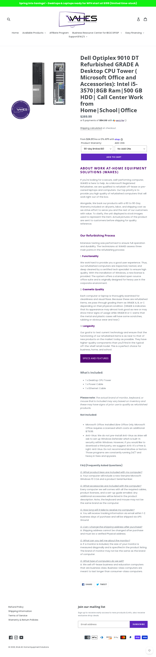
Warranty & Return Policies (23, 619)
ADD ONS (120, 143)
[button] (114, 120)
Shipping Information (20, 611)
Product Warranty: (91, 143)
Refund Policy (15, 606)
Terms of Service (17, 615)
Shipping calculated (91, 128)
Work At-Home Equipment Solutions (32, 647)
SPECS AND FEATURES (95, 358)
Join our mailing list (91, 607)
